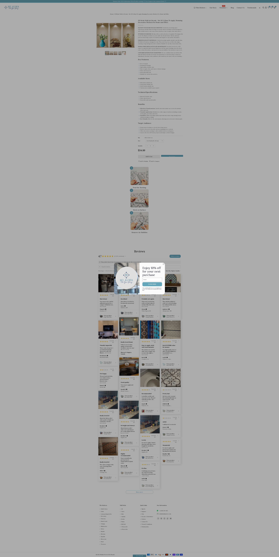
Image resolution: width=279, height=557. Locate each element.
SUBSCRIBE (152, 284)
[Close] (163, 264)
